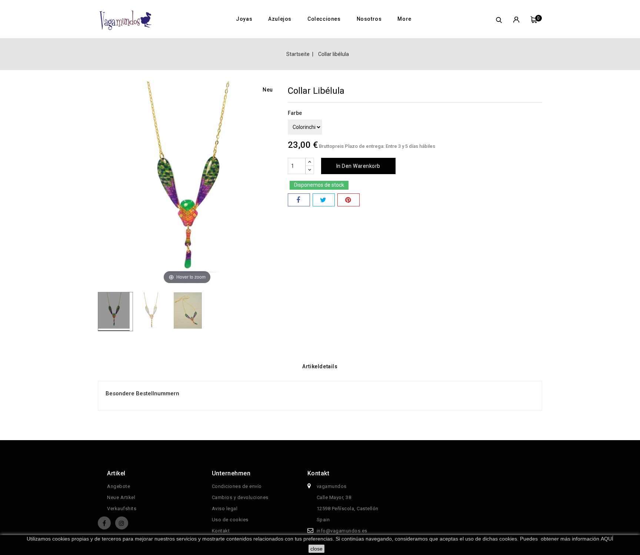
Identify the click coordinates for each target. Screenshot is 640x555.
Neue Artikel (121, 497)
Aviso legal (225, 508)
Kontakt (221, 531)
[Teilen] (299, 200)
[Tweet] (323, 200)
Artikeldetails (319, 366)
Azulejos (279, 19)
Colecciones (324, 19)
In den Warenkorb (358, 166)
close (316, 549)
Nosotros (369, 19)
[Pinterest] (348, 200)
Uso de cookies (230, 519)
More (404, 19)
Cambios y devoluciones (240, 497)
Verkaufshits (121, 508)
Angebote (118, 486)
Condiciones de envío (237, 486)
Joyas (244, 19)
